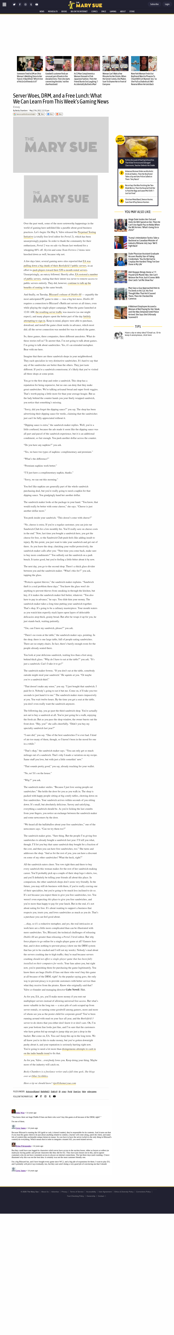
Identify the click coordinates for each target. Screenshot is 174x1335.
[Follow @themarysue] (14, 6)
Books (64, 11)
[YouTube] (36, 6)
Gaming (113, 11)
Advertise (55, 1192)
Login (167, 4)
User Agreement (105, 1192)
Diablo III (54, 1092)
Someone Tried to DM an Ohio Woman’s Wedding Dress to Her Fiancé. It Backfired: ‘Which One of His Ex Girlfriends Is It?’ (30, 77)
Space (103, 11)
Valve (84, 1092)
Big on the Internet (79, 11)
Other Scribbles (39, 1076)
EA (60, 1092)
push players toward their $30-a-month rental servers (60, 270)
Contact (101, 1196)
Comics (94, 11)
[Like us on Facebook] (20, 6)
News (42, 11)
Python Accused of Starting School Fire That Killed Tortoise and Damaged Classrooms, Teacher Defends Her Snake (140, 162)
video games (92, 1092)
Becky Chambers (21, 110)
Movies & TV (53, 11)
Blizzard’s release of (65, 294)
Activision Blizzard (32, 1092)
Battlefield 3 (45, 1092)
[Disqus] (61, 1140)
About (123, 11)
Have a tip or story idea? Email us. (140, 333)
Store (132, 11)
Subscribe (154, 4)
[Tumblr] (31, 6)
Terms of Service (77, 1192)
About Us (45, 1192)
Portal (70, 1092)
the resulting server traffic (49, 312)
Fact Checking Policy (75, 1196)
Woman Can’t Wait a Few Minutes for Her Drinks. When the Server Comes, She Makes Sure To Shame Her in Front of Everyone (114, 79)
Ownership (91, 1196)
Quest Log (77, 1092)
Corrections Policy (143, 1192)
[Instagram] (25, 6)
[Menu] (4, 4)
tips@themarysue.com (64, 1083)
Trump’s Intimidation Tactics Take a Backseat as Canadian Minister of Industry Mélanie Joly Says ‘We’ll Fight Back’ (143, 241)
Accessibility (91, 1192)
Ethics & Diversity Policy (123, 1192)
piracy (64, 1092)
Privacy (64, 1192)
